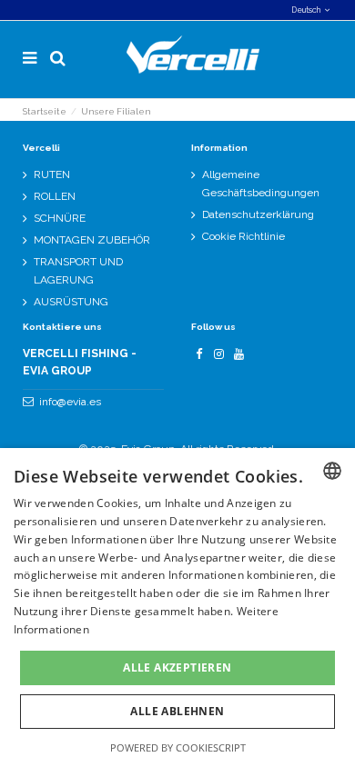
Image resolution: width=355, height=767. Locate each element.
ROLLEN (55, 196)
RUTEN (52, 174)
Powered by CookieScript (178, 747)
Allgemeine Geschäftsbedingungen (261, 183)
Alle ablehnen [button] (177, 711)
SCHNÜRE (60, 218)
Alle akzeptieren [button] (177, 667)
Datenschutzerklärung (258, 214)
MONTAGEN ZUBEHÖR (92, 240)
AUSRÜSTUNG (71, 301)
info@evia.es (70, 401)
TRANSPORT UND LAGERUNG (78, 270)
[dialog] (177, 607)
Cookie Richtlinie (243, 236)
